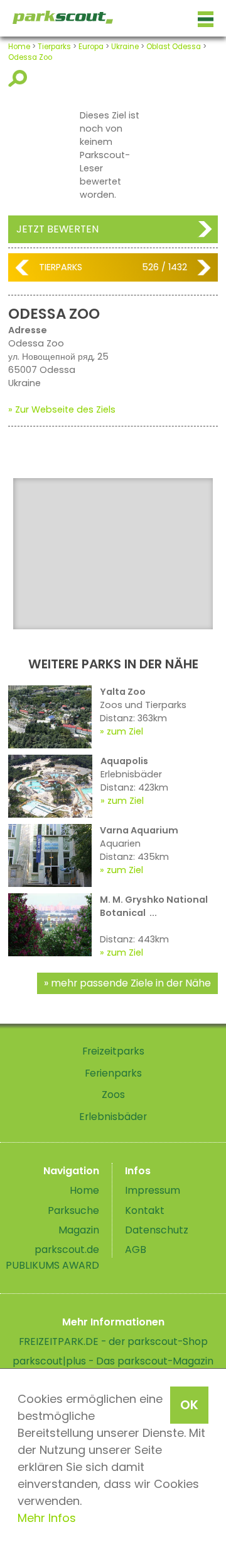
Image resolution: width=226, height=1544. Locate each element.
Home (19, 47)
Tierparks (54, 47)
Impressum (152, 1190)
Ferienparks (113, 1073)
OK (189, 1405)
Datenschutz (156, 1230)
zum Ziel (125, 731)
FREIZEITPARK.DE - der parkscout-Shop (113, 1341)
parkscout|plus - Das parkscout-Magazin (113, 1361)
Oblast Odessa (173, 47)
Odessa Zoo (30, 57)
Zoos (113, 1094)
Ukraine (125, 47)
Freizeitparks (113, 1051)
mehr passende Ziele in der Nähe (131, 983)
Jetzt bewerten (57, 229)
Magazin (78, 1230)
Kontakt (144, 1210)
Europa (91, 47)
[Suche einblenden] (19, 78)
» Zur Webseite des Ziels (62, 409)
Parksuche (73, 1210)
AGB (135, 1249)
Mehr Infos (47, 1518)
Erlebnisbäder (113, 1116)
